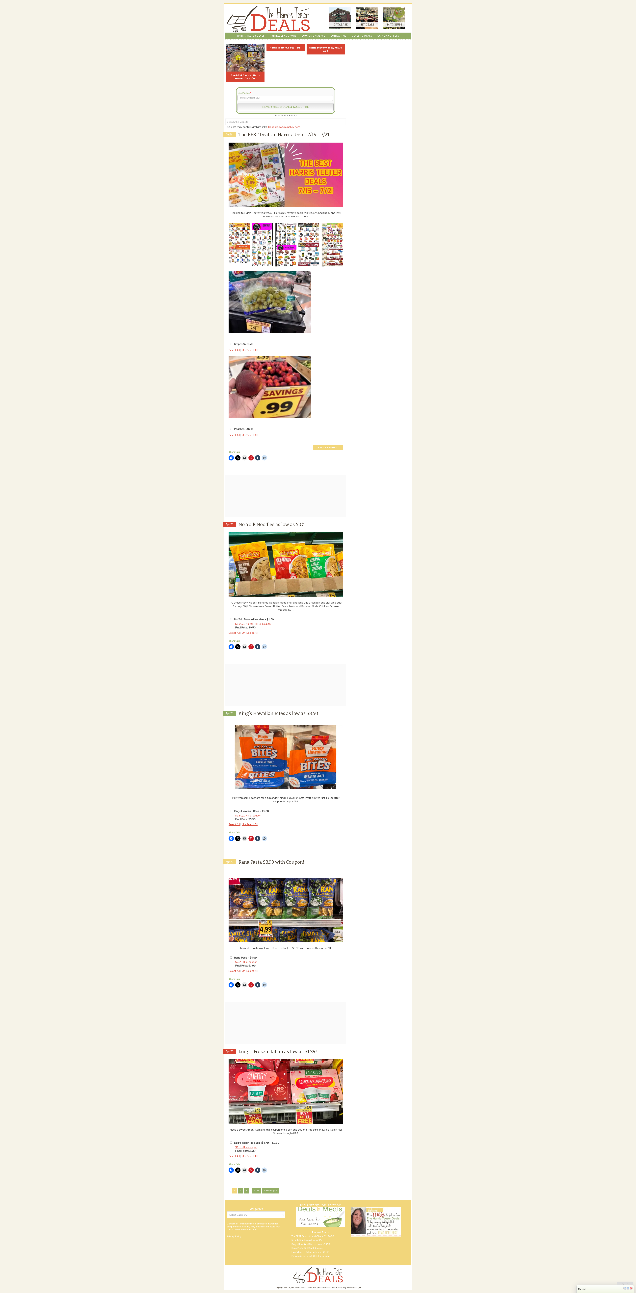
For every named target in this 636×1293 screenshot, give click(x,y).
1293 (256, 1190)
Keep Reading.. (328, 447)
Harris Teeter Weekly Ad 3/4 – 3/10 (326, 49)
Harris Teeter (233, 1229)
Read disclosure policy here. (284, 126)
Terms (283, 115)
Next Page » (270, 1190)
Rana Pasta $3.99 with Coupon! (271, 862)
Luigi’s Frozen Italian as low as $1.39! (277, 1051)
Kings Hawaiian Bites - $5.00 (251, 811)
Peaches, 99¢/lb (243, 429)
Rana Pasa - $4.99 (245, 957)
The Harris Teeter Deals (268, 19)
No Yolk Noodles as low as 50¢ (271, 524)
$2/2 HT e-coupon (246, 961)
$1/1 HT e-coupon (246, 1147)
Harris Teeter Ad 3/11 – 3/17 (285, 47)
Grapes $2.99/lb (243, 344)
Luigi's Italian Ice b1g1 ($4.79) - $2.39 (256, 1142)
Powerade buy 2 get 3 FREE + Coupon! (311, 1256)
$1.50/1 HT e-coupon (248, 815)
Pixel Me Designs (353, 1288)
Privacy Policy (234, 1236)
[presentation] (225, 245)
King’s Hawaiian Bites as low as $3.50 (278, 713)
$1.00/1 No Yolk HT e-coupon (253, 623)
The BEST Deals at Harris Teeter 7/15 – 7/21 (246, 77)
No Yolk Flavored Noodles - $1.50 (254, 619)
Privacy (293, 115)
